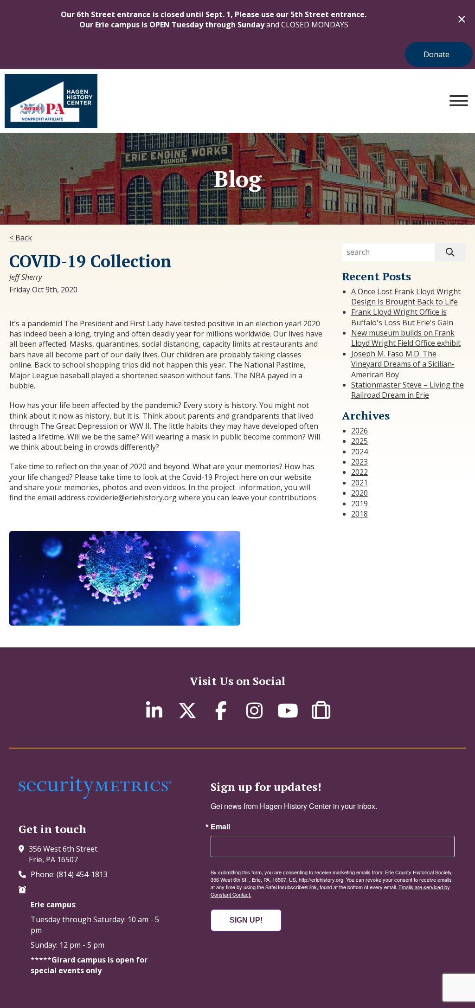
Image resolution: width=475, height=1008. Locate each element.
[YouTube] (287, 710)
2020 (359, 493)
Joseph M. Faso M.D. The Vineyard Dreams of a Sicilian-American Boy (403, 364)
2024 (359, 451)
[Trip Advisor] (321, 710)
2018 (359, 514)
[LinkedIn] (154, 710)
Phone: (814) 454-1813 (69, 874)
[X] (187, 710)
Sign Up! (246, 920)
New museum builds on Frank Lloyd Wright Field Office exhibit (406, 338)
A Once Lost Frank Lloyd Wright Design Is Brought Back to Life (406, 296)
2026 (359, 431)
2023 (359, 462)
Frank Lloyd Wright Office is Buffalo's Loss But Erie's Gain (402, 317)
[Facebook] (221, 710)
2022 (359, 472)
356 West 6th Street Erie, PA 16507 (63, 854)
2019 (359, 503)
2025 (359, 441)
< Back (20, 238)
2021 (359, 483)
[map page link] (24, 849)
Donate (436, 54)
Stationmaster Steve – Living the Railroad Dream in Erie (407, 390)
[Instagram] (254, 710)
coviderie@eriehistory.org (132, 497)
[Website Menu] (459, 101)
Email (220, 826)
